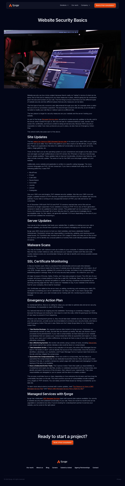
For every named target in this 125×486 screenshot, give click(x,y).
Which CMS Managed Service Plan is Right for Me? (66, 389)
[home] (14, 5)
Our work (75, 5)
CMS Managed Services (51, 398)
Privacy (119, 479)
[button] (64, 5)
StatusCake (92, 343)
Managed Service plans (50, 119)
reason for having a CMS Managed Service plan (50, 141)
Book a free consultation (105, 5)
